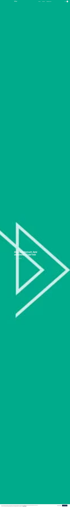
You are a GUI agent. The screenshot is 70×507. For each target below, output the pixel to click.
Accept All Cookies (64, 505)
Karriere (39, 1)
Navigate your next (49, 1)
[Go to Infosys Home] (16, 1)
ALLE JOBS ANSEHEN (19, 258)
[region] (35, 505)
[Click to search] (65, 1)
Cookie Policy (24, 506)
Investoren (43, 1)
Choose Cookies (59, 505)
